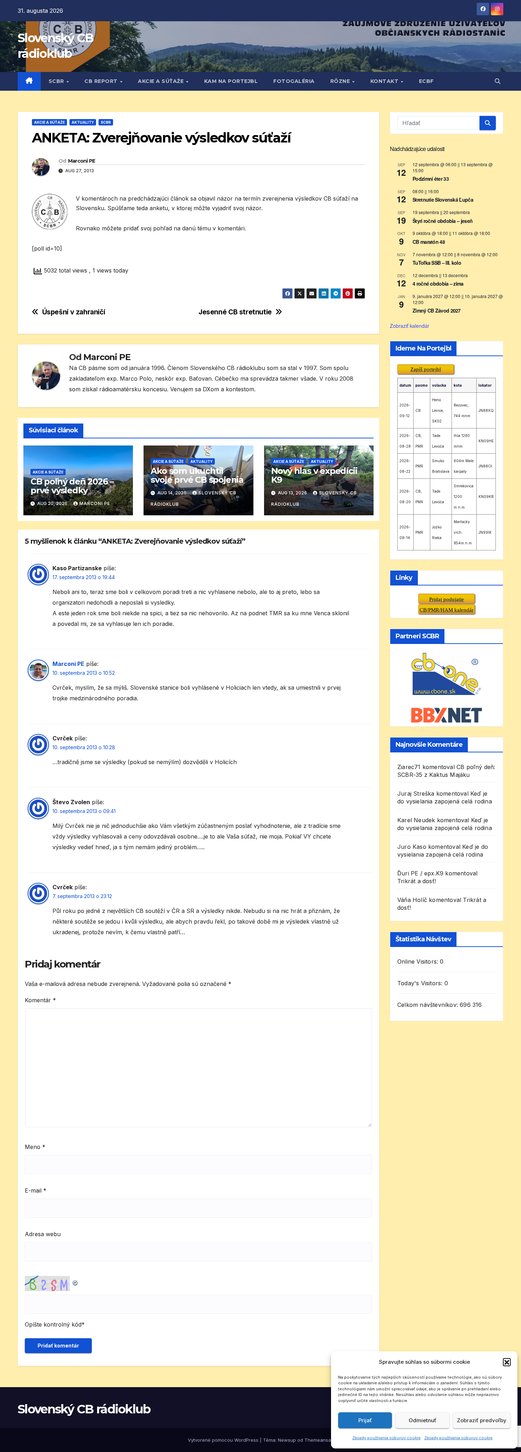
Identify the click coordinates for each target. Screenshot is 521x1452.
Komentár (40, 1000)
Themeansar (318, 1440)
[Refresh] (75, 1281)
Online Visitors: (418, 961)
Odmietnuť (422, 1420)
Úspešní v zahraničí (73, 312)
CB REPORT (101, 81)
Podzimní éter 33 (431, 178)
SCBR (57, 81)
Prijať (365, 1420)
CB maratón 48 (429, 241)
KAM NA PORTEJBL (231, 81)
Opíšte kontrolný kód (53, 1324)
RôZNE (341, 81)
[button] (506, 1362)
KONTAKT (385, 81)
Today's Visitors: (420, 983)
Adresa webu (43, 1234)
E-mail (35, 1190)
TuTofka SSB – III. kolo (437, 262)
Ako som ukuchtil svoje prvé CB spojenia (197, 475)
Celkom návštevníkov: (428, 1004)
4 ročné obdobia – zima (438, 283)
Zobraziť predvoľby (481, 1420)
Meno (35, 1146)
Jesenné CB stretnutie (235, 312)
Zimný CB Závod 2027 (437, 310)
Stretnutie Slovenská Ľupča (443, 199)
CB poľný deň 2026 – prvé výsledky (71, 485)
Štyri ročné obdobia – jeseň (442, 220)
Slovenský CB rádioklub (84, 1409)
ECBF (426, 81)
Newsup (287, 1440)
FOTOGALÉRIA (294, 81)
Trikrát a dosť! (416, 881)
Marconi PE (81, 161)
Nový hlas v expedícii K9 (314, 475)
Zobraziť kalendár (409, 325)
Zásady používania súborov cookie (386, 1437)
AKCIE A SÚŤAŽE (161, 81)
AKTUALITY (83, 122)
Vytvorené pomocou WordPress (224, 1440)
